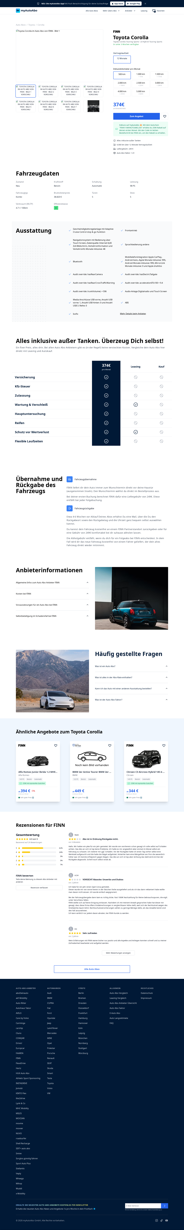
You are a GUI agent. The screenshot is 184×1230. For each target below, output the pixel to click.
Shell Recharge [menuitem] (23, 1143)
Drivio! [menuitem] (19, 1043)
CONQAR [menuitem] (20, 1038)
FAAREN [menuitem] (19, 1053)
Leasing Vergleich (118, 998)
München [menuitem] (82, 1038)
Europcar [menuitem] (20, 1048)
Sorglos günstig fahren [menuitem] (27, 1158)
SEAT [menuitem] (49, 1063)
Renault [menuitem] (50, 1058)
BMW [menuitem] (49, 998)
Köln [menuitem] (80, 1028)
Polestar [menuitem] (51, 1048)
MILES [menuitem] (19, 1113)
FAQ (112, 1023)
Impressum (146, 998)
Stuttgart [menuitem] (82, 1048)
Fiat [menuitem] (49, 1008)
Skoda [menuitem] (50, 1068)
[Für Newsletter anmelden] (164, 1205)
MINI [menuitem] (49, 1038)
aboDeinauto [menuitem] (22, 993)
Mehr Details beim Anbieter (133, 313)
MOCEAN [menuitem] (20, 1118)
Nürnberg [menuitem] (83, 1043)
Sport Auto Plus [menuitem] (23, 1163)
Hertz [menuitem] (18, 1068)
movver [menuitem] (19, 1128)
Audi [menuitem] (49, 993)
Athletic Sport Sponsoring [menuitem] (28, 1078)
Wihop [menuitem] (19, 1183)
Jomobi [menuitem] (19, 1088)
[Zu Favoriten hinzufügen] (164, 116)
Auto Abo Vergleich (119, 993)
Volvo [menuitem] (49, 1088)
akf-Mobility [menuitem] (21, 998)
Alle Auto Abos (92, 11)
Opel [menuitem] (49, 1043)
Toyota (31, 24)
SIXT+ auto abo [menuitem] (23, 1148)
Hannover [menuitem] (83, 1023)
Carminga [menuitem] (20, 1023)
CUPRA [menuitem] (50, 1003)
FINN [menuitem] (18, 1058)
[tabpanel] (59, 55)
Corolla (41, 24)
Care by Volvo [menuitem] (22, 1018)
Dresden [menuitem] (82, 1003)
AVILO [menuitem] (19, 1013)
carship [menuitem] (19, 1028)
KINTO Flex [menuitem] (21, 1093)
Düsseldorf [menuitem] (83, 1008)
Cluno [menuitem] (18, 1033)
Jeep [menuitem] (49, 1023)
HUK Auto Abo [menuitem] (22, 1073)
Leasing (144, 11)
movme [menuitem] (19, 1123)
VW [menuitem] (48, 1093)
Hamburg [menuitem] (82, 1018)
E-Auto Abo (115, 1013)
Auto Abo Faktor (117, 1008)
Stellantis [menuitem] (20, 1168)
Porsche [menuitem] (51, 1053)
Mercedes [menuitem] (52, 1033)
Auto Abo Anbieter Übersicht (123, 1003)
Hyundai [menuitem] (51, 1018)
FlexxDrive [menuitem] (21, 1063)
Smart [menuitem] (50, 1073)
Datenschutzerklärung (154, 1210)
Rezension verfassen (39, 887)
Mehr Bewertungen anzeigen (118, 953)
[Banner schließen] (145, 3)
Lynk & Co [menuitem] (20, 1103)
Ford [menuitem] (49, 1013)
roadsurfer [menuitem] (21, 1138)
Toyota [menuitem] (50, 1083)
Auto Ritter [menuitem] (21, 1003)
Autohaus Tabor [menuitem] (23, 1008)
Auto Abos (21, 24)
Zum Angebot (136, 116)
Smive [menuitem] (19, 1153)
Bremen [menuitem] (82, 998)
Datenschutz (147, 993)
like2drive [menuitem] (20, 1098)
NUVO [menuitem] (19, 1133)
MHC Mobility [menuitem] (22, 1108)
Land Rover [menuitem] (52, 1028)
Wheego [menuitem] (20, 1178)
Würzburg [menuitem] (83, 1053)
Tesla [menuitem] (49, 1078)
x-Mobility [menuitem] (20, 1193)
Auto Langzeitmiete (119, 1018)
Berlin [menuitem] (81, 993)
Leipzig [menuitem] (81, 1033)
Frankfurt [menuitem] (82, 1013)
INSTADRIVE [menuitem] (21, 1083)
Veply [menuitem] (18, 1173)
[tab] (25, 91)
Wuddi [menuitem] (19, 1188)
